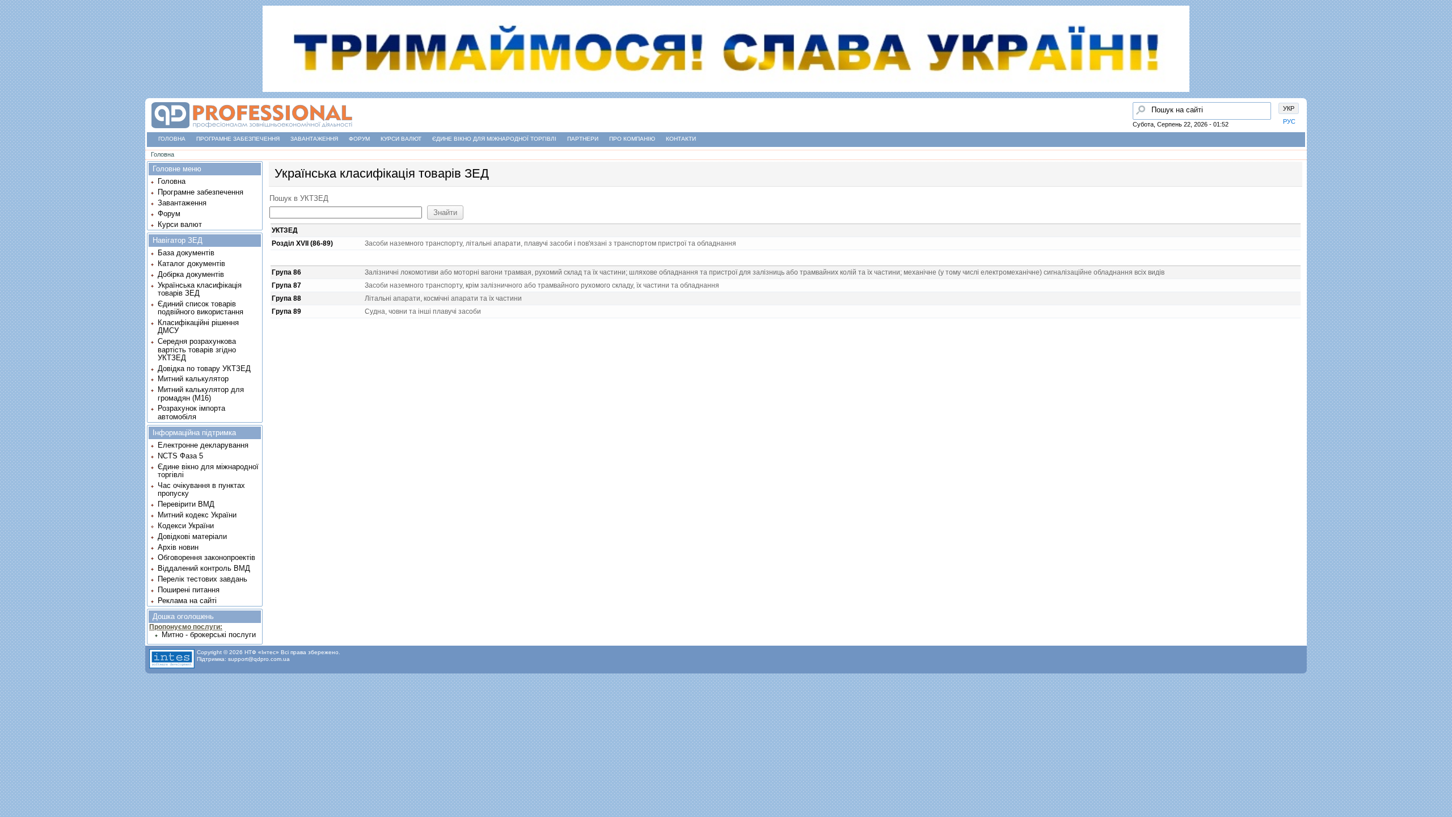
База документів (186, 253)
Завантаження (314, 139)
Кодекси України (186, 525)
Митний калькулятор (193, 378)
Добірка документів (191, 274)
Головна (171, 139)
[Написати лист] (12, 140)
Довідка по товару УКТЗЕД (204, 368)
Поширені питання (189, 590)
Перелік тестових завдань (202, 579)
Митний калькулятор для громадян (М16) (201, 393)
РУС (1289, 121)
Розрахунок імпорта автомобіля (191, 412)
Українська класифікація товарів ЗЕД (200, 289)
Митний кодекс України (197, 515)
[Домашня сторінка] (251, 128)
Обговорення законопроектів (206, 557)
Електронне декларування (203, 445)
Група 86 (286, 272)
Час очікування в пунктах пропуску (201, 489)
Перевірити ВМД (186, 504)
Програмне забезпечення (238, 139)
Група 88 (286, 298)
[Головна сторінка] (12, 54)
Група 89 (286, 311)
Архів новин (178, 547)
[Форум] (12, 97)
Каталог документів (191, 263)
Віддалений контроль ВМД (204, 568)
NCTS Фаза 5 (180, 456)
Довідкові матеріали (192, 536)
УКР (1288, 108)
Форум (359, 139)
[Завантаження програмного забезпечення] (12, 75)
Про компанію (632, 139)
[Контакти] (12, 118)
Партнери (582, 139)
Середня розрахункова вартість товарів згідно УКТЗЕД (197, 349)
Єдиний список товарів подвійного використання (200, 308)
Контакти (681, 139)
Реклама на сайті (187, 600)
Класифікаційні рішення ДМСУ (198, 326)
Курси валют (401, 139)
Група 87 (286, 285)
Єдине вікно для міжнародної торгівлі (494, 139)
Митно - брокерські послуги (209, 634)
